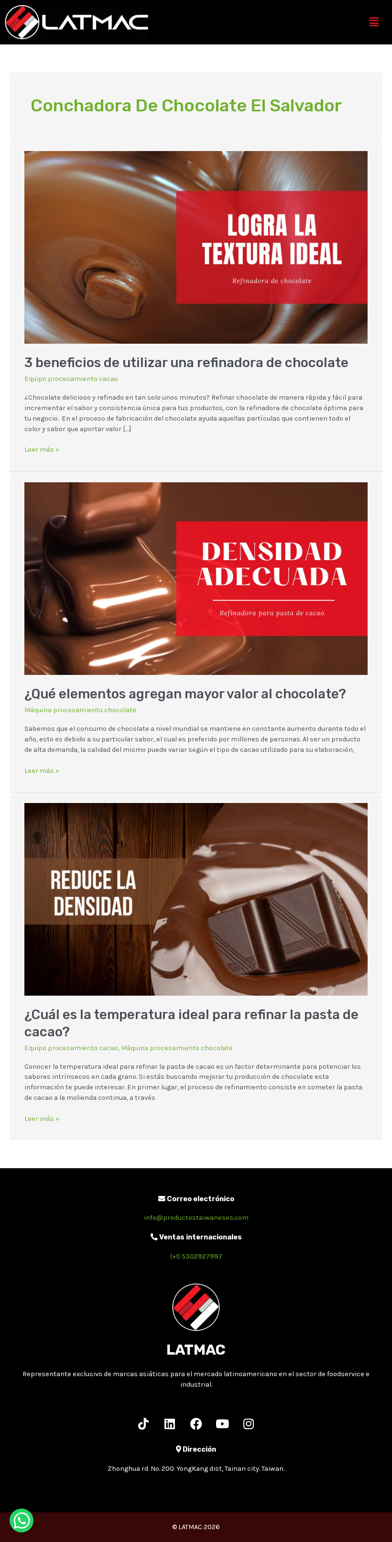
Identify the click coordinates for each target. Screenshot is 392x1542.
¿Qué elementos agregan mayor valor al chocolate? (185, 694)
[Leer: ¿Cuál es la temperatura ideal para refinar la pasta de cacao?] (196, 899)
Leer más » (41, 449)
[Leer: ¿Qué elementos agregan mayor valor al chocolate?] (196, 578)
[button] (374, 22)
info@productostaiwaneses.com (196, 1218)
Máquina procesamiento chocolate (80, 710)
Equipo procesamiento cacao (71, 379)
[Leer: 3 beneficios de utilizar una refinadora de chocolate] (196, 247)
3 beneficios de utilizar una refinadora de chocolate (186, 362)
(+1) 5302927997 (196, 1256)
